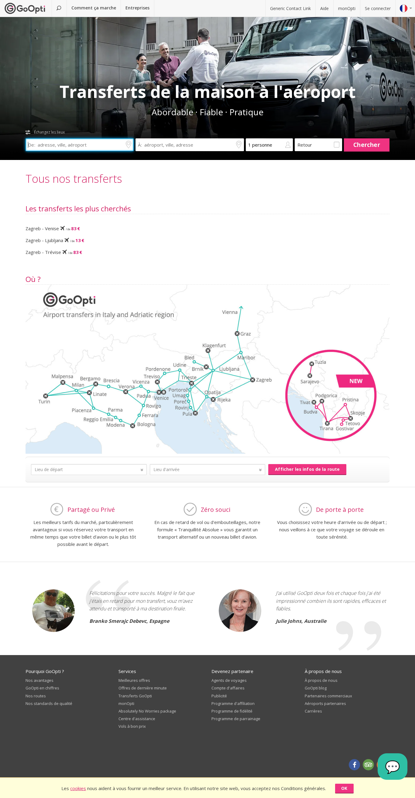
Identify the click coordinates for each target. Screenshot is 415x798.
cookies (78, 788)
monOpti (346, 8)
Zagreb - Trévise (54, 252)
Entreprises (137, 8)
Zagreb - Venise (53, 228)
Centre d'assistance (136, 718)
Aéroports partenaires (325, 703)
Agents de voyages (229, 680)
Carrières (313, 711)
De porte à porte (340, 509)
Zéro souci (215, 509)
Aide (324, 8)
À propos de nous (321, 680)
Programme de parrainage (235, 718)
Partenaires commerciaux (328, 696)
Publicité (219, 696)
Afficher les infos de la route (307, 469)
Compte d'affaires (228, 688)
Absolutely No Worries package (147, 711)
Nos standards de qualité (49, 703)
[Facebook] (354, 764)
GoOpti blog (316, 688)
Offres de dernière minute (142, 688)
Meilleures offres (134, 680)
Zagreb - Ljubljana (55, 240)
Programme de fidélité (231, 711)
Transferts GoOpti (135, 696)
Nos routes (36, 696)
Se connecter (378, 8)
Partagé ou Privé (91, 509)
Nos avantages (39, 680)
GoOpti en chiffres (42, 688)
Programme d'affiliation (233, 703)
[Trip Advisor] (368, 764)
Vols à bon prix (132, 726)
